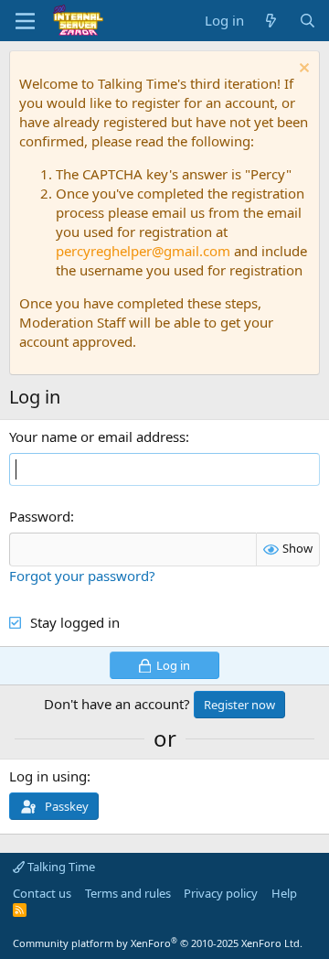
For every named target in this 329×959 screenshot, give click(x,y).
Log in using (48, 776)
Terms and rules (128, 893)
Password (39, 516)
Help (284, 893)
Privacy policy (221, 893)
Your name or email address (97, 436)
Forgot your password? (82, 575)
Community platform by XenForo (157, 943)
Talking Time (60, 866)
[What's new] (271, 21)
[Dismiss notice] (302, 70)
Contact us (42, 893)
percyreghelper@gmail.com (143, 251)
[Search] (307, 21)
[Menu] (25, 21)
